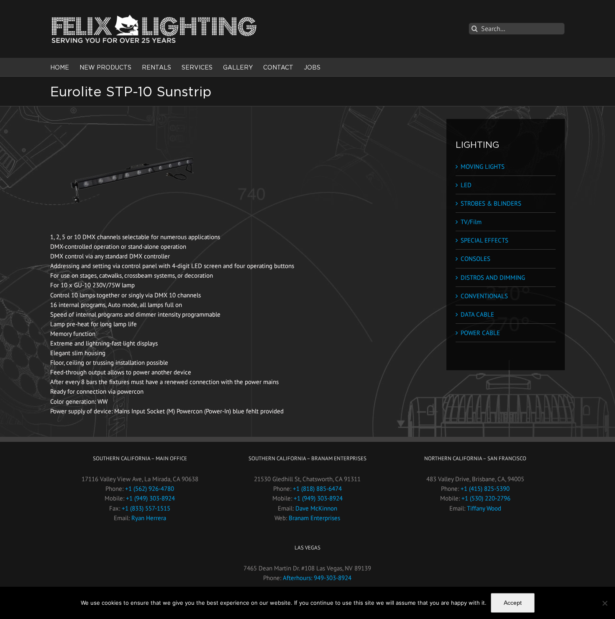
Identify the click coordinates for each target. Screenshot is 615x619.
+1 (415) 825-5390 (485, 489)
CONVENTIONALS (484, 296)
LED (466, 185)
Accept (513, 602)
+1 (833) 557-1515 (146, 508)
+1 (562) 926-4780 (149, 489)
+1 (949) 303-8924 (150, 498)
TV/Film (471, 222)
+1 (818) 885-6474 (317, 489)
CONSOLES (475, 259)
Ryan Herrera (148, 518)
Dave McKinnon (316, 508)
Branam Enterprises (314, 518)
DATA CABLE (477, 314)
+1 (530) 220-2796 (485, 498)
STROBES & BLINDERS (491, 203)
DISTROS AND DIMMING (493, 277)
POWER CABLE (480, 333)
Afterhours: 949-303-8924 (317, 578)
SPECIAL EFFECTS (484, 240)
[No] (604, 603)
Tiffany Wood (484, 508)
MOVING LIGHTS (483, 166)
